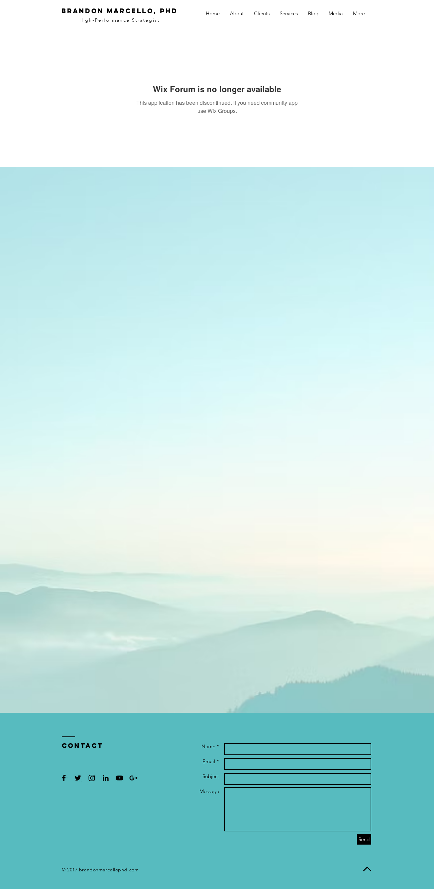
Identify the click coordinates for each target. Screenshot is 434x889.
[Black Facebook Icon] (64, 778)
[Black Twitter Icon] (78, 778)
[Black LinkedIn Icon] (105, 778)
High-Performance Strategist (119, 20)
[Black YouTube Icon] (119, 778)
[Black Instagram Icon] (91, 778)
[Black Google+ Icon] (133, 778)
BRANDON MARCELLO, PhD (119, 11)
